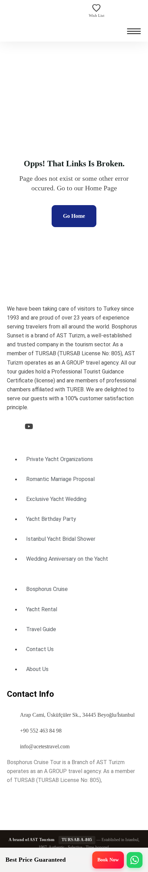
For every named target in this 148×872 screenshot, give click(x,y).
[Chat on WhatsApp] (134, 860)
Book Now (108, 859)
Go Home (74, 216)
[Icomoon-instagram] (47, 426)
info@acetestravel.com (45, 746)
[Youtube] (29, 426)
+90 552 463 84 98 (41, 731)
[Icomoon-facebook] (11, 426)
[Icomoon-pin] (65, 426)
